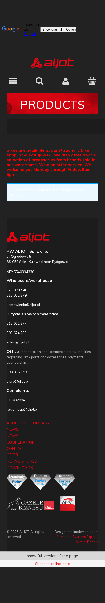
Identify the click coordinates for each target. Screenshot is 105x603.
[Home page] (52, 62)
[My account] (65, 81)
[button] (13, 81)
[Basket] (92, 81)
